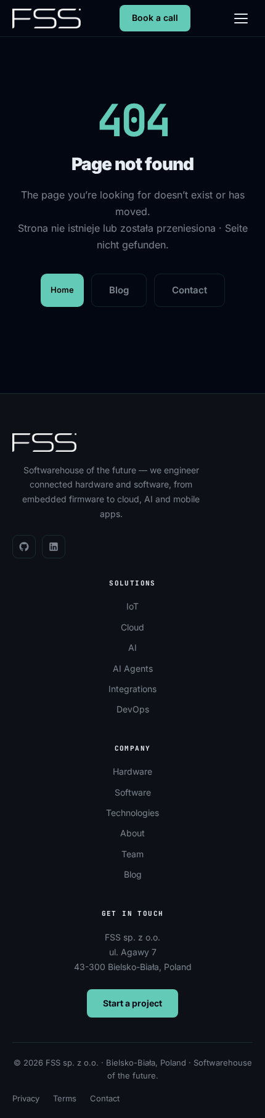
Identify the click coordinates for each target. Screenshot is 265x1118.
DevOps (132, 709)
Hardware (132, 771)
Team (132, 854)
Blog (119, 290)
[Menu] (241, 18)
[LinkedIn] (53, 546)
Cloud (132, 627)
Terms (64, 1098)
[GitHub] (24, 546)
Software (133, 792)
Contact (189, 290)
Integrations (132, 688)
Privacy (25, 1098)
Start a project (132, 1003)
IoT (132, 606)
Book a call (155, 17)
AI (132, 647)
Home (62, 290)
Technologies (132, 812)
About (132, 833)
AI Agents (133, 668)
